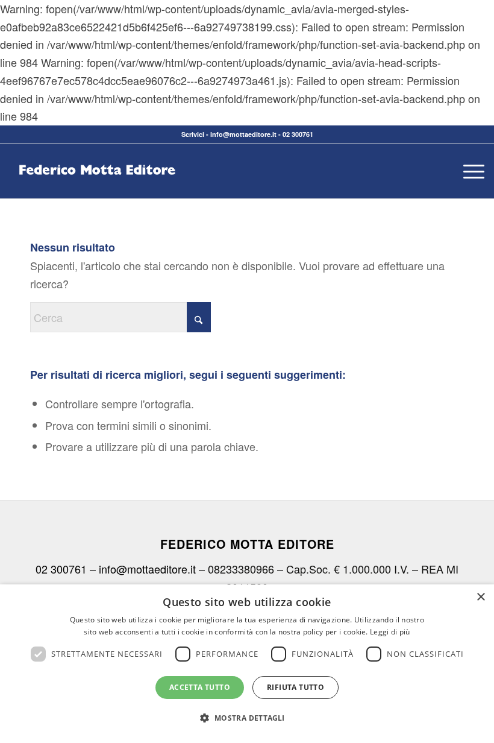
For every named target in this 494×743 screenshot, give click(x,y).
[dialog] (247, 663)
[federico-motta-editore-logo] (97, 189)
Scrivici (192, 134)
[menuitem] (467, 171)
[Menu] (467, 171)
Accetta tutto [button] (199, 687)
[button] (246, 718)
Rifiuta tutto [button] (295, 687)
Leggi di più (390, 632)
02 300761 (298, 134)
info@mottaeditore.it (243, 134)
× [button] (480, 597)
